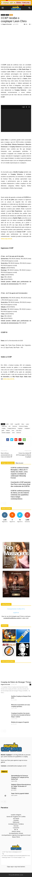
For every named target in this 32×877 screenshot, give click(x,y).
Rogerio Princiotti (7, 24)
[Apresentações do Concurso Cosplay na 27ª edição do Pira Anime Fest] (5, 778)
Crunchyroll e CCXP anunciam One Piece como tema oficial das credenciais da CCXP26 (21, 484)
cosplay (3, 428)
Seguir (5, 512)
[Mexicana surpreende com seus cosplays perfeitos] (5, 707)
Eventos (3, 14)
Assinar (27, 512)
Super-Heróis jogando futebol (20, 793)
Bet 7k (16, 829)
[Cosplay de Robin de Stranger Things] (16, 672)
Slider (11, 14)
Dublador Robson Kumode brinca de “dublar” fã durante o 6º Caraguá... (21, 786)
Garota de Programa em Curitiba (16, 816)
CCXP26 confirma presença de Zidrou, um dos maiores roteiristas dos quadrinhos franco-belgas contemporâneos (20, 495)
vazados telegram (16, 815)
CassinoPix (16, 828)
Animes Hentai (16, 831)
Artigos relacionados (8, 463)
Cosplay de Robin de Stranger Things (16, 682)
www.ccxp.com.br (6, 238)
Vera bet (16, 826)
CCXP (7, 14)
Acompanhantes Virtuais (16, 833)
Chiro (22, 424)
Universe (18, 432)
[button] (29, 7)
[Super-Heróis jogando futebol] (5, 796)
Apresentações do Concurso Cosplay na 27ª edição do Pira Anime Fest (20, 777)
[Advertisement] (16, 42)
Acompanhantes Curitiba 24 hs (16, 609)
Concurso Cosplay (23, 426)
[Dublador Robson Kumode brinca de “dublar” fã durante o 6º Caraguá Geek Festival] (5, 787)
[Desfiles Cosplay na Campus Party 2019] (5, 698)
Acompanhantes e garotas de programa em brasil (16, 835)
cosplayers (27, 428)
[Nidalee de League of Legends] (5, 724)
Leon (13, 430)
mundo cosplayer (6, 432)
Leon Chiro (18, 430)
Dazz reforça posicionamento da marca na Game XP (6, 455)
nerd (13, 432)
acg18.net (16, 612)
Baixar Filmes (16, 837)
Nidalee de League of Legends (20, 722)
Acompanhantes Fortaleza (16, 824)
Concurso (14, 426)
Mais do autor (19, 463)
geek (3, 430)
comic (27, 424)
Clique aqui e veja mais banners (16, 866)
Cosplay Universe (11, 428)
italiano (8, 430)
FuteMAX (16, 820)
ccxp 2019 (17, 424)
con (9, 426)
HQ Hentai (16, 818)
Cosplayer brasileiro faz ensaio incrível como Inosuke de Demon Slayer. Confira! (20, 715)
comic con (4, 426)
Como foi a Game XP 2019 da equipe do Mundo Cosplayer (23, 455)
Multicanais (16, 822)
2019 (7, 424)
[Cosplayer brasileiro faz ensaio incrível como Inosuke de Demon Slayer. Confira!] (5, 715)
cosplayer (20, 428)
